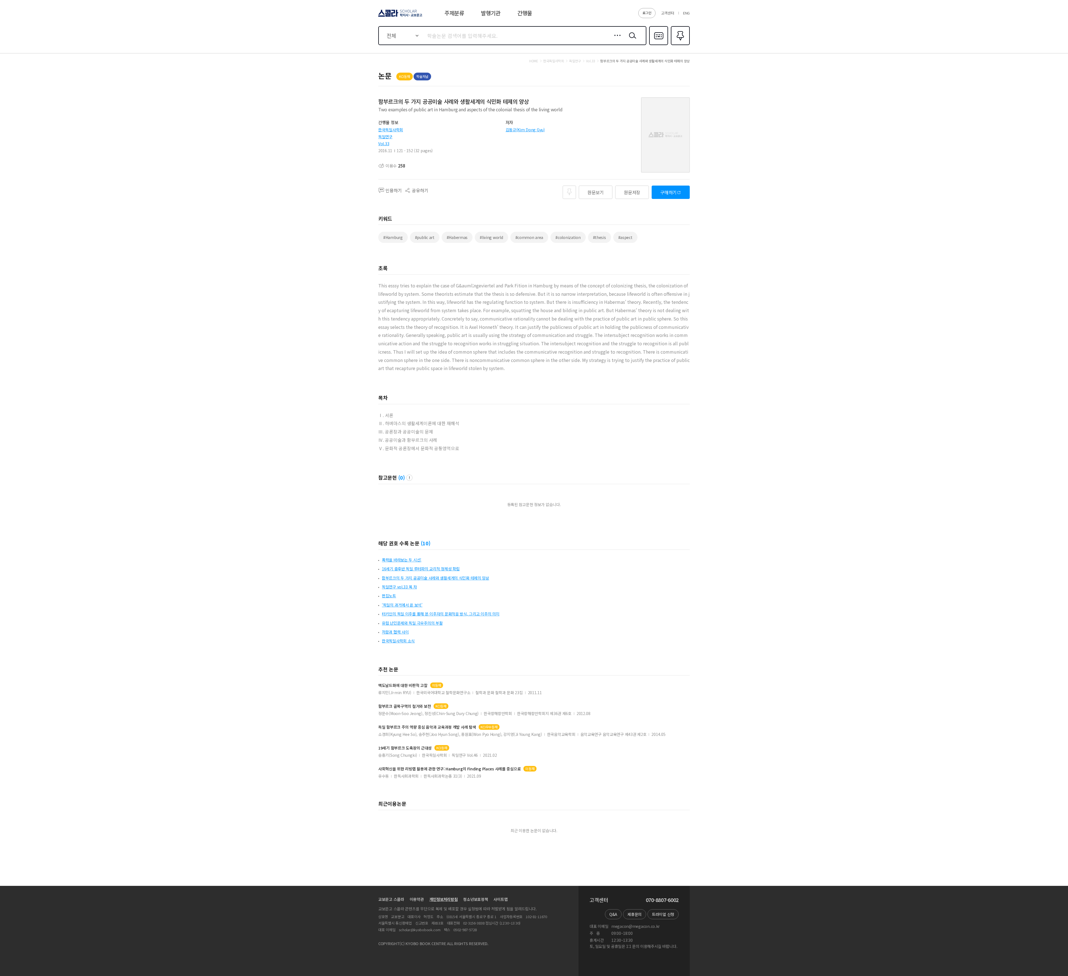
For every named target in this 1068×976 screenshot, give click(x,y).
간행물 (524, 13)
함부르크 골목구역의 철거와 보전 (404, 706)
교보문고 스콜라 (391, 899)
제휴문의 (634, 914)
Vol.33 (383, 143)
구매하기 (668, 192)
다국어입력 (659, 44)
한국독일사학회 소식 (398, 641)
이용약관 (417, 899)
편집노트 (389, 595)
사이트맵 (500, 899)
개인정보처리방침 (443, 899)
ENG (686, 13)
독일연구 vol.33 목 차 (399, 587)
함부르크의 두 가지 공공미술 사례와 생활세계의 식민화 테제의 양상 (435, 578)
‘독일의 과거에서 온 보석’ (402, 605)
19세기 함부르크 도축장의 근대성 (405, 748)
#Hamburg (393, 237)
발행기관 (491, 13)
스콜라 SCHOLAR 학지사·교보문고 (399, 16)
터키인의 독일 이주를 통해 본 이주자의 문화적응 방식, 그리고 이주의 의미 (441, 614)
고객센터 (667, 13)
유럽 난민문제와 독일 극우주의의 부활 (412, 623)
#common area (529, 237)
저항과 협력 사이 (395, 632)
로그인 (646, 12)
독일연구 (385, 136)
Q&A (613, 914)
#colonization (567, 237)
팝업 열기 (409, 478)
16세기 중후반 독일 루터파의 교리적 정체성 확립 (420, 568)
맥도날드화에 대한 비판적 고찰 (402, 685)
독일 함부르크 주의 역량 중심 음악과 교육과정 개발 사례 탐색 (427, 727)
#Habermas (457, 237)
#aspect (625, 237)
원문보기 (595, 192)
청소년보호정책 (475, 899)
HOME (533, 61)
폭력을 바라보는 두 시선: (401, 560)
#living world (491, 237)
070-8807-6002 (662, 900)
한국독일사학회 (390, 129)
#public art (424, 237)
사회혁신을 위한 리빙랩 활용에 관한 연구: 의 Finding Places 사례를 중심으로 (449, 769)
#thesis (599, 237)
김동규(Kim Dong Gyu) (525, 129)
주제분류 (454, 13)
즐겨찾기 (679, 44)
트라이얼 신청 (663, 914)
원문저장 (632, 192)
